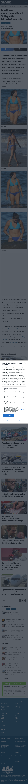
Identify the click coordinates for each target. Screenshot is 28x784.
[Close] (25, 363)
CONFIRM (8, 415)
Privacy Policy (22, 420)
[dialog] (14, 392)
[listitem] (14, 389)
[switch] (22, 392)
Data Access (14, 420)
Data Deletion (6, 420)
